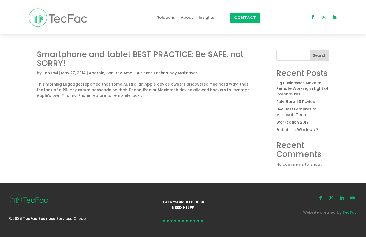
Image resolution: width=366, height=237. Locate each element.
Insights (206, 17)
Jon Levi (50, 73)
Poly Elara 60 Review (296, 101)
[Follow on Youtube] (352, 198)
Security (114, 73)
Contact (245, 17)
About (187, 17)
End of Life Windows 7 (297, 129)
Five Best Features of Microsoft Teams (296, 111)
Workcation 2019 (292, 122)
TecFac (350, 212)
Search (320, 55)
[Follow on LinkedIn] (334, 17)
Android (96, 73)
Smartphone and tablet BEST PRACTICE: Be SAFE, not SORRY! (140, 59)
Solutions (166, 17)
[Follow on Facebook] (313, 17)
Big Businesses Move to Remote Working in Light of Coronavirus (302, 88)
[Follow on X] (323, 17)
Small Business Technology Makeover (160, 73)
